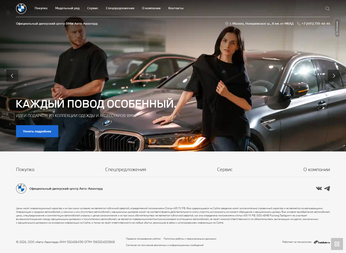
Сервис (92, 8)
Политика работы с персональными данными (190, 238)
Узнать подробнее (37, 131)
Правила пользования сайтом (143, 238)
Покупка (41, 8)
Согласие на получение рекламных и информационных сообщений (164, 245)
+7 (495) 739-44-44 (316, 23)
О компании (151, 8)
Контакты (175, 8)
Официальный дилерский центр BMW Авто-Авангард (57, 23)
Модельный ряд (67, 8)
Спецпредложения (120, 8)
